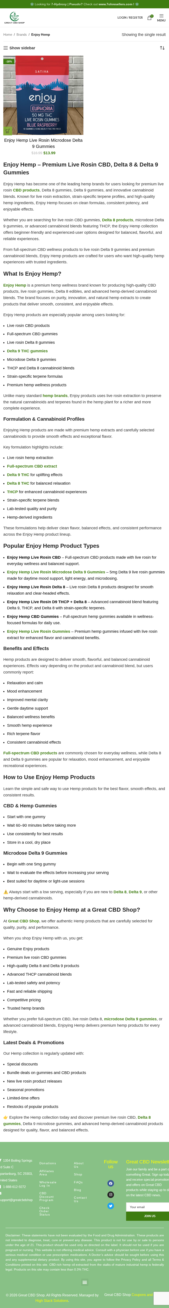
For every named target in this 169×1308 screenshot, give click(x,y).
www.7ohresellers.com (115, 4)
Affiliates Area (46, 1172)
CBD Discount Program (46, 1196)
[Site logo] (14, 17)
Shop (78, 1174)
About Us (79, 1164)
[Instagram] (110, 1194)
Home (7, 34)
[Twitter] (110, 1206)
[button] (7, 131)
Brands (22, 34)
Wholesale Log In (48, 1183)
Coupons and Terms (147, 1295)
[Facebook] (110, 1183)
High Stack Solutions (51, 1301)
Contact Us (80, 1199)
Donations (47, 1163)
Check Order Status (44, 1211)
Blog (77, 1190)
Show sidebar (22, 48)
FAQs (78, 1182)
